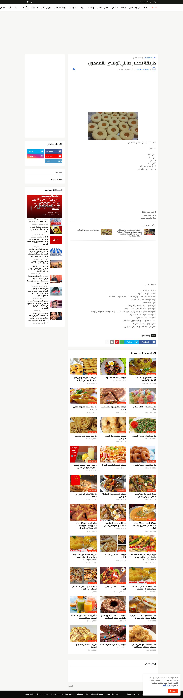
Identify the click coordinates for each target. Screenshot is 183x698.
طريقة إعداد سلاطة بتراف (115, 377)
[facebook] (28, 2)
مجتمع (115, 7)
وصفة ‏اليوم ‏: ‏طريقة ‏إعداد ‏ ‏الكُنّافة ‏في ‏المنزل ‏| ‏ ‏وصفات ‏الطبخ (144, 525)
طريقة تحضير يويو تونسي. (144, 465)
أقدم (71, 686)
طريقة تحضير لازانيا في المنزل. (113, 465)
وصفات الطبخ (59, 7)
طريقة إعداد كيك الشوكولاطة (113, 644)
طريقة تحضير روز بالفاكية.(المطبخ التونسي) (145, 378)
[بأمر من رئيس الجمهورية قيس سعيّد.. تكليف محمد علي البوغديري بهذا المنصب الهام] (56, 279)
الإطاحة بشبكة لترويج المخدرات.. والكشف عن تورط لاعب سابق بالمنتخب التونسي (37, 240)
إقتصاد (91, 7)
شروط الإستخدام (97, 694)
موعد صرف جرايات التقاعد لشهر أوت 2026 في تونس (38, 220)
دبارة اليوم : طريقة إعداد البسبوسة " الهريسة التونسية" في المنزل (86, 525)
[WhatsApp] (122, 342)
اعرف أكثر (166, 685)
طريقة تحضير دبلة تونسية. (85, 436)
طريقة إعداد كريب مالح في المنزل (114, 556)
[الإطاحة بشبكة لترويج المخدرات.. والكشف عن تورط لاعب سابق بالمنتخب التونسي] (56, 240)
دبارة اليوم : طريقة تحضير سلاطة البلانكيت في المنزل (115, 524)
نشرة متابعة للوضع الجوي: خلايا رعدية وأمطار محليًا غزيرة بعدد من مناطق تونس (37, 292)
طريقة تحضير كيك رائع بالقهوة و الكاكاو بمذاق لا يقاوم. (113, 616)
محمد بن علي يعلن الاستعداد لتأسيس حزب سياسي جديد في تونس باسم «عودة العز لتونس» (38, 316)
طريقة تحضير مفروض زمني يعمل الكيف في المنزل (85, 378)
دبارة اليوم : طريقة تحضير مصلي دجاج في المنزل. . (145, 495)
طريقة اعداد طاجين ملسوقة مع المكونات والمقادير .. (144, 587)
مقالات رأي (13, 7)
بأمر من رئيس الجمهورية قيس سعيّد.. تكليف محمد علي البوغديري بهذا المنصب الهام (37, 279)
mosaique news (134, 694)
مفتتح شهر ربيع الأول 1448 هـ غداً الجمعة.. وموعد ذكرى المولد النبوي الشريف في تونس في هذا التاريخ (38, 266)
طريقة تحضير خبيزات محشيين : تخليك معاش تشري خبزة (143, 616)
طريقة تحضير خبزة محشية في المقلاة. (113, 408)
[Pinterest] (117, 342)
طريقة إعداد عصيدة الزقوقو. (88, 230)
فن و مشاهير (134, 7)
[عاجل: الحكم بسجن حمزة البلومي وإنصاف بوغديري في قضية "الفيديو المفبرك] (56, 304)
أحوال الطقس (102, 7)
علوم (83, 7)
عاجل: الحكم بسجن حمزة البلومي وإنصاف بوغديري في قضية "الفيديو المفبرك (37, 304)
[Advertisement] (91, 32)
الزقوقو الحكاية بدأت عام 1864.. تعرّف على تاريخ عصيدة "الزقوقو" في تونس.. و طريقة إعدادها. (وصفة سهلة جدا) (129, 233)
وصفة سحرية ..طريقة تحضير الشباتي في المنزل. (84, 587)
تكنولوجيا (73, 7)
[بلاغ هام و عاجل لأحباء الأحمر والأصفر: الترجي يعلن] (56, 230)
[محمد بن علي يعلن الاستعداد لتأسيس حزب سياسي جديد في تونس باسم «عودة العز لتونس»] (56, 316)
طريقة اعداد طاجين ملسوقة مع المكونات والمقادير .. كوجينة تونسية (85, 557)
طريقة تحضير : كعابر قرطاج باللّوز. (144, 408)
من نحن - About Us (146, 1)
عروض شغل (46, 7)
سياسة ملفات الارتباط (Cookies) (62, 694)
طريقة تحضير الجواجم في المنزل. (115, 587)
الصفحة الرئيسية (150, 58)
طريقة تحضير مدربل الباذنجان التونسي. (114, 495)
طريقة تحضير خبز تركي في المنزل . (86, 495)
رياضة (123, 7)
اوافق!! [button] (173, 691)
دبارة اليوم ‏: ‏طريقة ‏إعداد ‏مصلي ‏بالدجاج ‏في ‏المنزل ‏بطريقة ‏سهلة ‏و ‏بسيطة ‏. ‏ (143, 557)
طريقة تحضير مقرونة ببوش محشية (85, 408)
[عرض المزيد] (107, 342)
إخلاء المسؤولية (82, 694)
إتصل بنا (156, 1)
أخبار (145, 7)
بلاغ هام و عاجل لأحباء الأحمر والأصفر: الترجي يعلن (39, 229)
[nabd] (32, 2)
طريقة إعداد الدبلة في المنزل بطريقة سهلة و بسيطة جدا (144, 645)
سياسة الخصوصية (112, 694)
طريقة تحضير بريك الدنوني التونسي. (115, 437)
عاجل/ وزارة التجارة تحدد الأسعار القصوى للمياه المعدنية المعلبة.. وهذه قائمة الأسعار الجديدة (38, 252)
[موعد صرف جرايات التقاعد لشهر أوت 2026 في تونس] (56, 222)
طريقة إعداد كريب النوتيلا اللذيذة (86, 645)
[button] (33, 7)
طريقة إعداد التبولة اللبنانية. (144, 436)
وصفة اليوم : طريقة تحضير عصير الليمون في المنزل (85, 466)
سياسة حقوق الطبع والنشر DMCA (36, 694)
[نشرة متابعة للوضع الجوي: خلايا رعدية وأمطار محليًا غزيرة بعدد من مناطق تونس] (56, 291)
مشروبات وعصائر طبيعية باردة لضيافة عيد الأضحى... (84, 616)
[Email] (112, 342)
